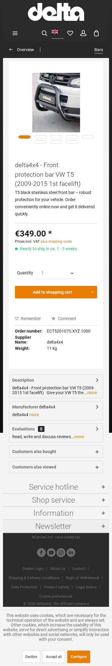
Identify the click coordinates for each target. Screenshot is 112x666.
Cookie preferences (56, 596)
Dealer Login (33, 568)
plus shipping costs (56, 241)
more (92, 392)
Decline (31, 657)
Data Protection (24, 587)
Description (23, 380)
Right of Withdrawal (82, 578)
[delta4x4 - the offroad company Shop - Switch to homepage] (56, 12)
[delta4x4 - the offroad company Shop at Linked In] (70, 553)
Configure (79, 657)
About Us (57, 568)
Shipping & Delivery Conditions (33, 578)
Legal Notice (86, 587)
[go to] (24, 137)
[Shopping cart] (96, 33)
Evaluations (23, 429)
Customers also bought (34, 451)
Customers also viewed (34, 467)
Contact (78, 568)
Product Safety (56, 587)
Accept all (54, 657)
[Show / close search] (44, 33)
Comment (66, 318)
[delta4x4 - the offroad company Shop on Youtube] (51, 553)
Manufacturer (25, 407)
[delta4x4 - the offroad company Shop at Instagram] (60, 553)
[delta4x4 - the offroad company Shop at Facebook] (41, 553)
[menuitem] (15, 33)
